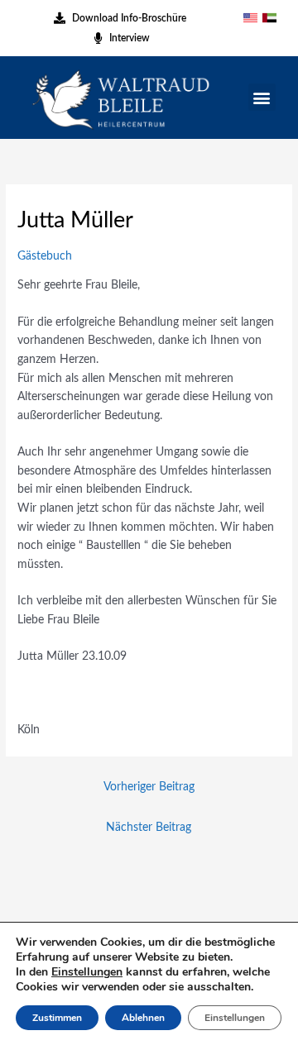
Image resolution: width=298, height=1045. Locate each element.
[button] (262, 97)
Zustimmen (57, 1017)
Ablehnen (143, 1017)
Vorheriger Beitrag (149, 787)
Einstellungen (87, 972)
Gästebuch (44, 256)
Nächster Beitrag (148, 827)
